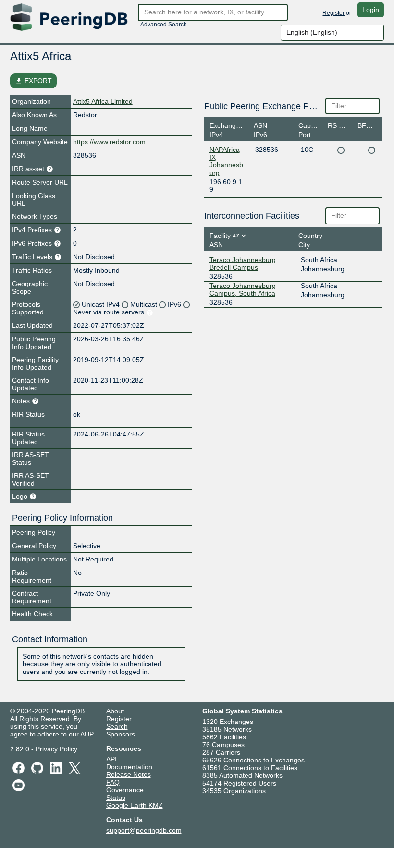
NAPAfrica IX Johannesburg (226, 161)
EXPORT (33, 81)
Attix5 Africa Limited (103, 101)
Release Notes (128, 774)
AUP (86, 734)
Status (115, 797)
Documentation (129, 767)
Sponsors (120, 734)
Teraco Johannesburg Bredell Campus (242, 263)
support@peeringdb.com (144, 830)
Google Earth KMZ (134, 805)
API (111, 759)
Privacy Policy (56, 749)
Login (370, 9)
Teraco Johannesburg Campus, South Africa (242, 289)
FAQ (113, 782)
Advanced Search (163, 24)
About (115, 711)
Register (333, 13)
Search (117, 726)
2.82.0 (19, 749)
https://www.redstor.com (109, 142)
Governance (125, 790)
